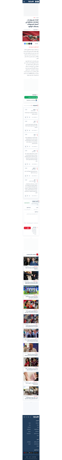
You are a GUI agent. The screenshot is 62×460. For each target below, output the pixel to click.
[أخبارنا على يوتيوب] (24, 417)
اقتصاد (34, 17)
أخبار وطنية (37, 423)
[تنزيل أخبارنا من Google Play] (36, 452)
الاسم (37, 207)
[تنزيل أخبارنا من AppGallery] (25, 452)
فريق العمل (29, 441)
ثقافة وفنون (29, 429)
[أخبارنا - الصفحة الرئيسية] (36, 417)
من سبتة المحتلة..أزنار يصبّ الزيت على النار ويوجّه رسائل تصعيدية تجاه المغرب (31, 340)
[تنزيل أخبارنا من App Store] (31, 452)
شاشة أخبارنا (37, 431)
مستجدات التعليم (36, 433)
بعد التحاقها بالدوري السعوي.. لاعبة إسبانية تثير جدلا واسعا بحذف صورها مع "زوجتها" (31, 311)
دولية (38, 427)
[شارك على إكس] (29, 44)
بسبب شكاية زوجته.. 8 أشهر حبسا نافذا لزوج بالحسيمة (32, 383)
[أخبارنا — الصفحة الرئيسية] (31, 1)
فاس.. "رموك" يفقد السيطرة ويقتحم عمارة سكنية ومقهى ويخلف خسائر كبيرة (31, 398)
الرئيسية (37, 17)
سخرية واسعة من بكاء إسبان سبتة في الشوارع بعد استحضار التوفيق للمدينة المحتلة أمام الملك (32, 326)
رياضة (30, 425)
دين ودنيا (29, 431)
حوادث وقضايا (29, 433)
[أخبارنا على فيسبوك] (38, 1)
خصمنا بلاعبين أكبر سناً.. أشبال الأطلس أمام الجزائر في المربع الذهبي (32, 297)
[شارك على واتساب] (27, 44)
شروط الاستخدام (36, 443)
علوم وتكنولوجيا (36, 429)
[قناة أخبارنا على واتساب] (36, 1)
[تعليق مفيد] (26, 117)
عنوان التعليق (28, 207)
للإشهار (38, 446)
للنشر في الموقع (36, 441)
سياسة (30, 423)
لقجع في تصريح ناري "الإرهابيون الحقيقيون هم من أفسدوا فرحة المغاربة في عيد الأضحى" (31, 355)
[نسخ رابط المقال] (31, 44)
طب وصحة (29, 427)
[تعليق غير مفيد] (27, 117)
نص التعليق (36, 211)
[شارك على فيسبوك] (25, 44)
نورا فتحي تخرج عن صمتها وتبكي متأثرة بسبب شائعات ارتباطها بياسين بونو (31, 369)
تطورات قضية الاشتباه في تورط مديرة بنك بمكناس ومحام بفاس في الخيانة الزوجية (31, 283)
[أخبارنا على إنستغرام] (28, 417)
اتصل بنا (29, 443)
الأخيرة (38, 435)
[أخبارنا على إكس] (26, 417)
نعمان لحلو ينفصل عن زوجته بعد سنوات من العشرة (31, 268)
